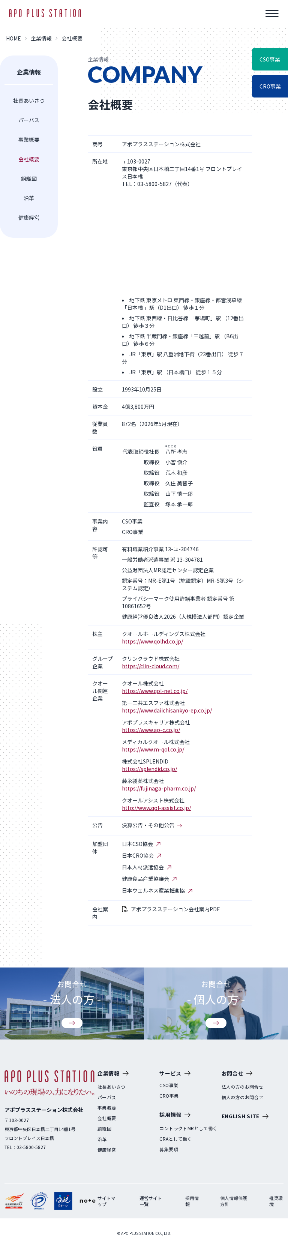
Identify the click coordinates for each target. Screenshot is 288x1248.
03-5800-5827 (31, 1147)
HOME (13, 38)
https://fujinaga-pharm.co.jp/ (159, 788)
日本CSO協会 (137, 844)
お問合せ (233, 1073)
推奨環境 (276, 1201)
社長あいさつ (29, 100)
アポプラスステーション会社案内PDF (175, 909)
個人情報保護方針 (233, 1201)
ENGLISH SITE (241, 1116)
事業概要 (28, 139)
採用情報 (170, 1114)
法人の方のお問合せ (243, 1087)
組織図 (29, 178)
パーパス (28, 120)
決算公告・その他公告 (148, 825)
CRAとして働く (175, 1139)
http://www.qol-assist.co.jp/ (156, 808)
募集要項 (168, 1149)
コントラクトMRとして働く (188, 1128)
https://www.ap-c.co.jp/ (151, 730)
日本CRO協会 (138, 855)
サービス (170, 1073)
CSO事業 (168, 1085)
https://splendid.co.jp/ (149, 768)
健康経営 (28, 217)
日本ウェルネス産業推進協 (153, 890)
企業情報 (41, 38)
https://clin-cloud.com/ (150, 666)
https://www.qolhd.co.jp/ (152, 641)
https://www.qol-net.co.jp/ (155, 690)
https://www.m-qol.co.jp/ (153, 749)
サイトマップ (107, 1201)
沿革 (29, 198)
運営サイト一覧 (151, 1201)
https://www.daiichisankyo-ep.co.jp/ (167, 710)
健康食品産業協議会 (145, 878)
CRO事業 (168, 1096)
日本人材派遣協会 (143, 867)
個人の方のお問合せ (243, 1097)
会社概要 (28, 159)
